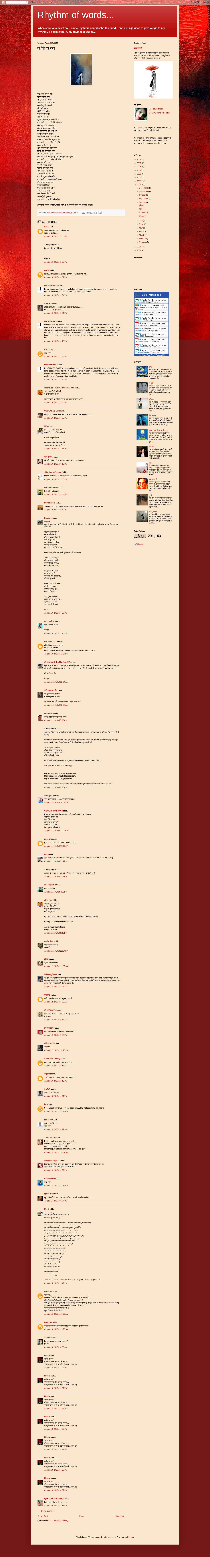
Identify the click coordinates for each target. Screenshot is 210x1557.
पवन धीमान (48, 457)
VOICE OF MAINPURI (53, 811)
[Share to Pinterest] (100, 212)
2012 (139, 177)
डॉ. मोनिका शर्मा (49, 1010)
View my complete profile (159, 113)
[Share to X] (94, 212)
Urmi (46, 854)
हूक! (140, 209)
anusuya (48, 839)
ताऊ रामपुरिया (49, 621)
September (144, 199)
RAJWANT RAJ (51, 642)
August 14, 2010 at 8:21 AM (55, 1129)
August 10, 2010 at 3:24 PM (55, 379)
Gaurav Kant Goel (52, 411)
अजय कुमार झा (49, 795)
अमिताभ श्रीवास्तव (50, 974)
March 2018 (140, 302)
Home (81, 1516)
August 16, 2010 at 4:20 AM (55, 1347)
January (142, 242)
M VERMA (48, 1120)
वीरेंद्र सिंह (48, 900)
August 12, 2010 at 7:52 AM (55, 1002)
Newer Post (43, 1516)
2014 (139, 170)
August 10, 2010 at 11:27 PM (56, 654)
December (143, 188)
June (141, 224)
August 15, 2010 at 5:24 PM (55, 1201)
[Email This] (88, 212)
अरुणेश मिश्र (48, 941)
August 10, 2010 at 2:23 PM (55, 262)
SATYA (47, 1089)
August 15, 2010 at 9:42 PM (55, 1283)
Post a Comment (48, 1511)
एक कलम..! (153, 479)
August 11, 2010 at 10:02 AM (56, 802)
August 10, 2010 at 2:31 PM (55, 277)
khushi (47, 1355)
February (143, 239)
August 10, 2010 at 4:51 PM (55, 449)
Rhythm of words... (75, 15)
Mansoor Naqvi (50, 285)
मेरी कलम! (142, 216)
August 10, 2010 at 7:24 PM (55, 633)
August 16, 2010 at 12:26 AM (56, 1314)
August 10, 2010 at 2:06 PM (55, 236)
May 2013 (139, 314)
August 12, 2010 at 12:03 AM (56, 966)
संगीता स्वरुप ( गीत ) (51, 690)
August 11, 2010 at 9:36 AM (55, 787)
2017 (139, 163)
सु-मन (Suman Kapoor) (53, 1498)
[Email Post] (83, 212)
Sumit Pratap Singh (52, 1059)
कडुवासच (47, 1074)
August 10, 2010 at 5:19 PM (55, 464)
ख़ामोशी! (152, 447)
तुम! (150, 367)
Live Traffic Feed (151, 295)
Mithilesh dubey (51, 487)
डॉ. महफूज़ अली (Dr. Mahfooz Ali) (57, 662)
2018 (139, 159)
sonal (46, 227)
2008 (139, 250)
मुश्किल (141, 205)
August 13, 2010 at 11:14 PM (56, 1111)
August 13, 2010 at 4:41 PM (55, 1096)
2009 (139, 247)
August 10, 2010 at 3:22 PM (55, 357)
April (141, 231)
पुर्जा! (150, 495)
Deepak (47, 518)
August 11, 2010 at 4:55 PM (55, 892)
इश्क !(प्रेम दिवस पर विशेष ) (158, 430)
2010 (139, 185)
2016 (139, 167)
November (143, 191)
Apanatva (48, 303)
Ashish (47, 1337)
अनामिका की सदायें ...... (52, 1161)
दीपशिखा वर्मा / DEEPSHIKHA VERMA (59, 388)
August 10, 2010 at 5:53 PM (55, 479)
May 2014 (139, 320)
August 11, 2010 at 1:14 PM (55, 861)
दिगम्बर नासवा (49, 1194)
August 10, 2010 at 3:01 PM (55, 313)
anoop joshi (49, 885)
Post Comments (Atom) (58, 1521)
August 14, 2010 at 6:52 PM (55, 1170)
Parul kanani (157, 109)
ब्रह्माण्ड (47, 995)
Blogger (130, 1537)
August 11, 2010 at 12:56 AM (56, 705)
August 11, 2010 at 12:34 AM (56, 682)
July (141, 221)
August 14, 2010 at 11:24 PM (56, 1185)
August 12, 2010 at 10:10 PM (56, 1050)
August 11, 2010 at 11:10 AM (56, 831)
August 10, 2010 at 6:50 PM (55, 510)
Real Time (150, 355)
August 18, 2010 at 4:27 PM (55, 1368)
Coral (46, 349)
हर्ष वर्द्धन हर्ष (48, 1028)
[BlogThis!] (91, 212)
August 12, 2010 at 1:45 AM (55, 987)
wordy (47, 270)
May (141, 228)
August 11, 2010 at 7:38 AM (55, 720)
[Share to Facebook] (97, 212)
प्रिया (46, 1104)
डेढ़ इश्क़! (138, 48)
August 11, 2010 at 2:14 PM (55, 877)
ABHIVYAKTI (49, 1138)
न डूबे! (151, 383)
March (142, 235)
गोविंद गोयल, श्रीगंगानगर (53, 472)
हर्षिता (46, 959)
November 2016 (142, 325)
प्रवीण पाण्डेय (49, 713)
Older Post (119, 1516)
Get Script (142, 355)
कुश (45, 426)
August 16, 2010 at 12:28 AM (56, 1329)
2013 (139, 174)
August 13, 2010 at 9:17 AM (55, 1066)
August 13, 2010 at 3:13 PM (55, 1081)
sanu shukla (49, 1178)
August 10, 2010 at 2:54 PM (55, 295)
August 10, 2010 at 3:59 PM (55, 403)
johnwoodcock (110, 1537)
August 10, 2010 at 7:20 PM (55, 613)
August (142, 202)
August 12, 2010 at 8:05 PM (55, 1035)
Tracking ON (160, 355)
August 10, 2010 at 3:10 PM (55, 341)
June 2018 (140, 336)
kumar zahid (49, 503)
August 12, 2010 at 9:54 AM (55, 1020)
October (142, 195)
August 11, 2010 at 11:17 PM (56, 951)
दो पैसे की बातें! (144, 212)
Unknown (48, 1292)
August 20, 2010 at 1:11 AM (55, 1506)
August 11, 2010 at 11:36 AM (56, 846)
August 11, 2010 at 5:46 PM (55, 933)
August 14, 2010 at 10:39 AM (56, 1152)
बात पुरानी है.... (154, 512)
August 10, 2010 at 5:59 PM (55, 494)
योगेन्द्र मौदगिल (49, 1043)
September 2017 (142, 331)
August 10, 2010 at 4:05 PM (55, 418)
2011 (139, 181)
